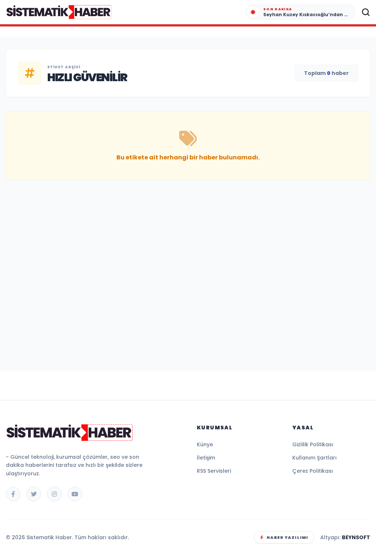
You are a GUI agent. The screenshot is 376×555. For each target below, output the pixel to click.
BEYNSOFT (356, 537)
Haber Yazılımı (287, 537)
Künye (205, 444)
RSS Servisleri (214, 471)
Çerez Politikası (312, 471)
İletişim (206, 457)
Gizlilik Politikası (312, 444)
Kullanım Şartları (314, 457)
